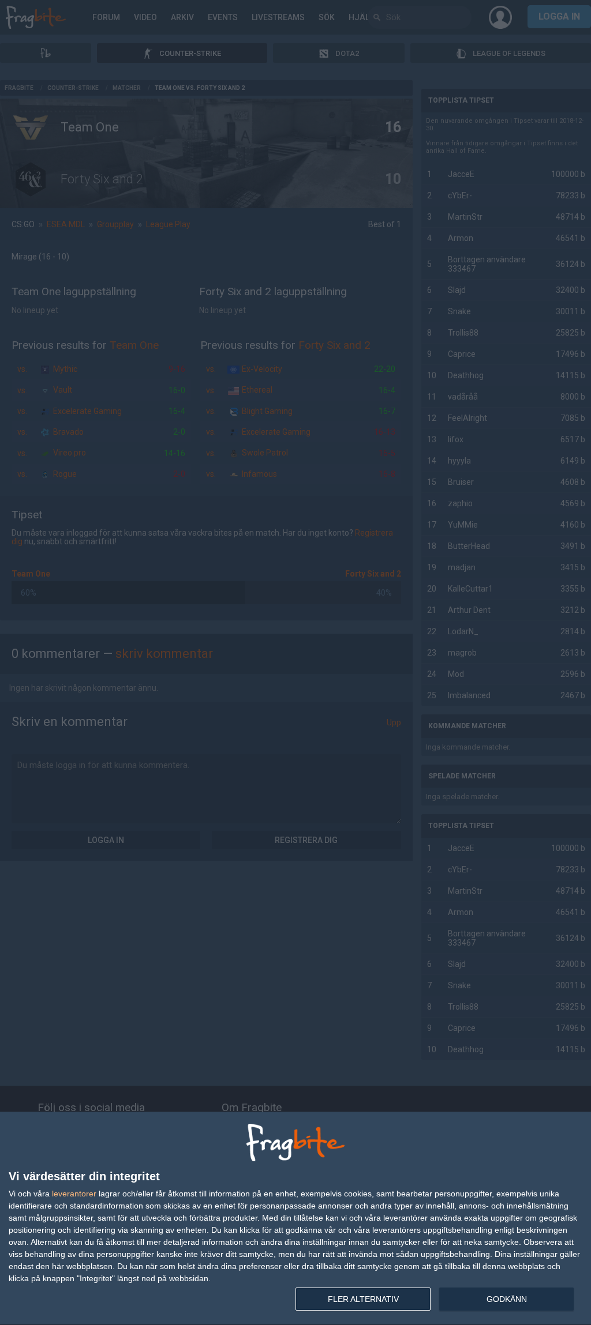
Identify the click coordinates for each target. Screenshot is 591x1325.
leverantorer (74, 1194)
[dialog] (295, 1218)
